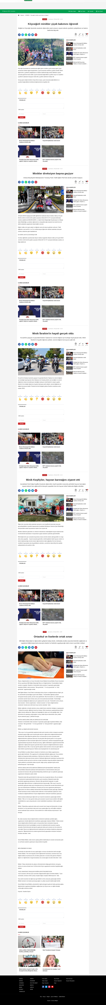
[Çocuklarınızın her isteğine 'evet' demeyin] (53, 961)
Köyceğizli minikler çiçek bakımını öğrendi (39, 15)
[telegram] (29, 34)
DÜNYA (31, 978)
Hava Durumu (69, 978)
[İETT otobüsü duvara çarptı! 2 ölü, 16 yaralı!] (53, 151)
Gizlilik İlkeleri (62, 996)
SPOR (31, 989)
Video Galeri (73, 11)
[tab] (22, 100)
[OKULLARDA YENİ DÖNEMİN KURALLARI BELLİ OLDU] (29, 942)
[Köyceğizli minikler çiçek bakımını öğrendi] (41, 52)
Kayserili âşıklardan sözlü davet (51, 140)
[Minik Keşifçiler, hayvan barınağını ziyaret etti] (41, 507)
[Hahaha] (48, 90)
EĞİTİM (21, 980)
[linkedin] (32, 34)
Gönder (22, 117)
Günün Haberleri (58, 980)
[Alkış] (26, 90)
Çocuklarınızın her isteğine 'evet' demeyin (51, 970)
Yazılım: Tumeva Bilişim (52, 1000)
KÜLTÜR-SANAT (34, 983)
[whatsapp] (26, 34)
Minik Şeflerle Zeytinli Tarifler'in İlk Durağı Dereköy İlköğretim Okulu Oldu (28, 970)
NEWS (20, 987)
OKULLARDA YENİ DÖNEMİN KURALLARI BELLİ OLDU (27, 950)
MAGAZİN (21, 985)
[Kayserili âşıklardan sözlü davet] (53, 132)
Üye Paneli (100, 11)
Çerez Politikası (54, 996)
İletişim (48, 996)
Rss (41, 996)
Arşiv (55, 983)
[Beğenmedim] (37, 90)
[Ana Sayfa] (18, 15)
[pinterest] (36, 34)
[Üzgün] (59, 90)
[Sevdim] (31, 90)
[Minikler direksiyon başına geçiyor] (41, 199)
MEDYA (32, 985)
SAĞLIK (32, 987)
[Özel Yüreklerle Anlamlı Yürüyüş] (53, 942)
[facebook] (19, 34)
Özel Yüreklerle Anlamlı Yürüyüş (51, 950)
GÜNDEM (27, 15)
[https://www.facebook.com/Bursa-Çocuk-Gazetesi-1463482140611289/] (43, 987)
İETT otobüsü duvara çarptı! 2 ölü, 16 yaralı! (52, 160)
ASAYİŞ (21, 978)
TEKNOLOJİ (22, 991)
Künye (44, 996)
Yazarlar (91, 11)
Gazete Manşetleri (70, 980)
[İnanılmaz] (54, 90)
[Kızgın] (43, 90)
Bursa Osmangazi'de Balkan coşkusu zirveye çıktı (27, 141)
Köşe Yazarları (45, 983)
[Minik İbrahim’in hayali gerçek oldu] (41, 361)
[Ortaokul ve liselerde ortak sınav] (41, 664)
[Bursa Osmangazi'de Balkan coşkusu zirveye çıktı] (29, 132)
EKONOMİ (32, 980)
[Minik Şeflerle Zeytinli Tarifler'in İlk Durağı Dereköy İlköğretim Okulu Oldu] (29, 961)
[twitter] (22, 34)
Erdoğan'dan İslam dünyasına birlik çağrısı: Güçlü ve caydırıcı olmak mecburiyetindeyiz (29, 160)
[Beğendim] (20, 90)
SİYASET (21, 989)
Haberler (22, 15)
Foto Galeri (82, 11)
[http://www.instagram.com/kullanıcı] (49, 987)
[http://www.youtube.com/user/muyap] (52, 987)
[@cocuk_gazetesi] (46, 987)
